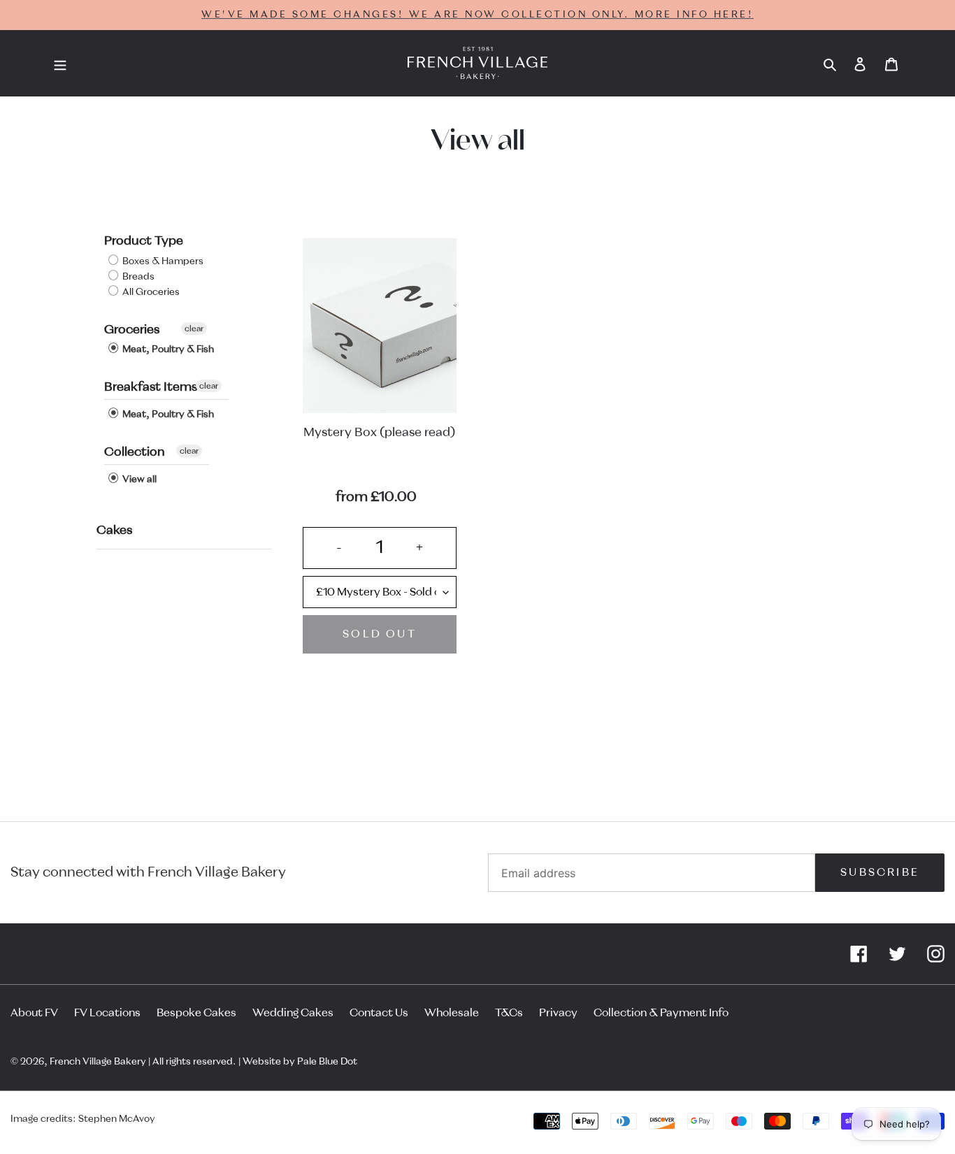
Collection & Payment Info (661, 1012)
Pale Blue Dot (327, 1062)
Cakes (114, 530)
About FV (34, 1012)
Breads (137, 277)
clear (194, 328)
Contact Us (379, 1012)
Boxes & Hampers (161, 261)
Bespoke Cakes (196, 1012)
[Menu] (60, 64)
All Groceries (150, 292)
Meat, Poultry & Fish (167, 349)
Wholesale (451, 1012)
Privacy (558, 1012)
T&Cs (509, 1012)
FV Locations (107, 1012)
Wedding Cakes (292, 1012)
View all (138, 479)
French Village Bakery (98, 1062)
